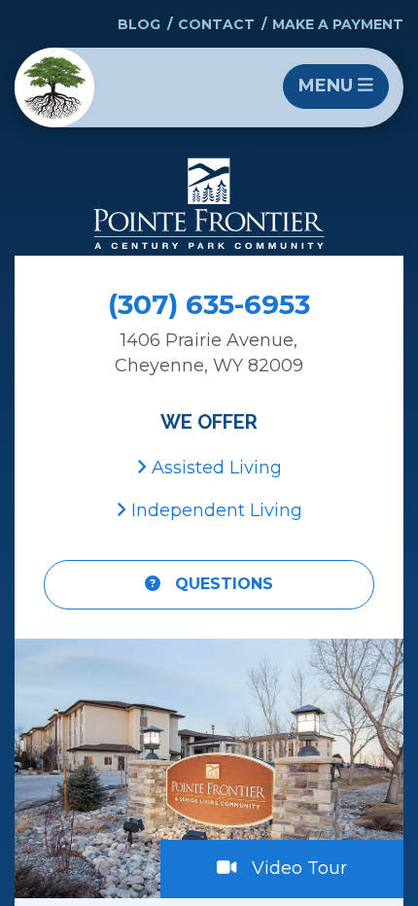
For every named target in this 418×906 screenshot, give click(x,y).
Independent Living (214, 510)
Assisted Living (214, 467)
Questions (221, 584)
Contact (216, 24)
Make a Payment (337, 24)
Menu (328, 85)
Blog (139, 24)
